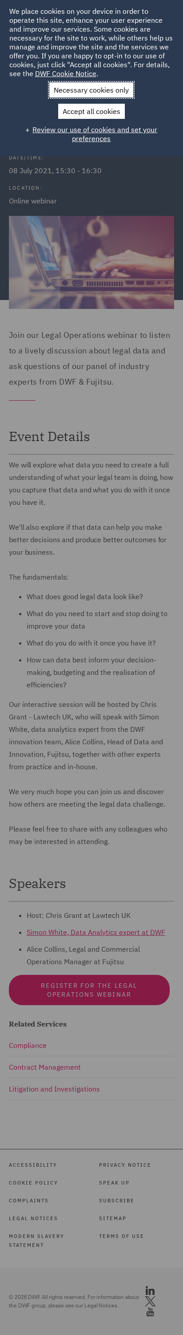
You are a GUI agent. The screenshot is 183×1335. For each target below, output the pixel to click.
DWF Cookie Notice (65, 73)
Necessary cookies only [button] (91, 89)
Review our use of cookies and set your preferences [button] (94, 134)
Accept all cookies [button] (91, 111)
